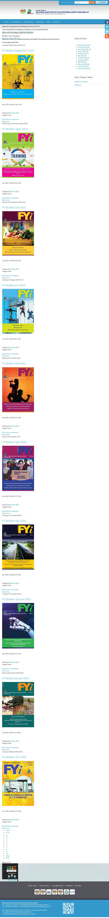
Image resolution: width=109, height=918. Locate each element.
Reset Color (11, 871)
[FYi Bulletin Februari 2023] (18, 625)
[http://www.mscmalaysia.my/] (48, 892)
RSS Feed (78, 85)
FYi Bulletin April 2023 (14, 442)
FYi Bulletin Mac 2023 (14, 520)
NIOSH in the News (81, 82)
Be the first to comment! (10, 119)
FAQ (48, 22)
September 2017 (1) (84, 49)
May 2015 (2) (82, 56)
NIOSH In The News (26, 32)
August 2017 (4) (83, 51)
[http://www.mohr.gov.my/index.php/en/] (54, 892)
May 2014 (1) (82, 62)
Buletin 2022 (15, 820)
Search (92, 2)
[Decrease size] (15, 878)
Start (8, 830)
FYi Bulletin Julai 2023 (14, 207)
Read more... (6, 121)
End (7, 858)
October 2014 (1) (83, 58)
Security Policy (44, 885)
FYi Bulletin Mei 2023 (14, 363)
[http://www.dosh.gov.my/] (60, 892)
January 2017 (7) (83, 53)
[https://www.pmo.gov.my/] (43, 892)
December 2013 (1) (84, 68)
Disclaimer (69, 885)
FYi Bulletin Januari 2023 (15, 678)
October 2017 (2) (83, 47)
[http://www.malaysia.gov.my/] (37, 892)
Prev (7, 832)
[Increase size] (9, 878)
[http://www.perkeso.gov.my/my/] (66, 892)
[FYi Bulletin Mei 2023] (18, 389)
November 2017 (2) (84, 45)
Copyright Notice (57, 885)
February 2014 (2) (83, 64)
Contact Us (56, 22)
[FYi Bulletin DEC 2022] (18, 783)
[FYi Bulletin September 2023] (18, 76)
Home (6, 22)
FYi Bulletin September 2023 (18, 50)
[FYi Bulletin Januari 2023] (18, 704)
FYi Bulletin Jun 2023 (13, 285)
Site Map (78, 885)
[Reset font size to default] (12, 878)
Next (8, 856)
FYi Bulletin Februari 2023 (16, 599)
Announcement (28, 22)
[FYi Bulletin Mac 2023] (18, 547)
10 (7, 854)
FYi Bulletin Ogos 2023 (15, 129)
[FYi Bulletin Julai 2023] (18, 233)
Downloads (40, 22)
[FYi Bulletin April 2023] (18, 468)
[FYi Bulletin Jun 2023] (18, 311)
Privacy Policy (32, 885)
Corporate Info (16, 22)
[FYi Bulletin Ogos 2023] (18, 155)
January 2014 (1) (83, 66)
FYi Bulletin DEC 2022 (14, 757)
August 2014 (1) (83, 60)
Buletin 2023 (15, 113)
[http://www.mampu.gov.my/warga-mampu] (72, 892)
